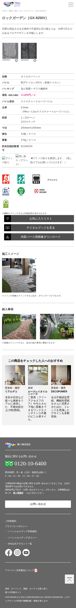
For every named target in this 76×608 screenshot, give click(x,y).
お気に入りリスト (40, 218)
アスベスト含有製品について (19, 570)
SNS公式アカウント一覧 (20, 543)
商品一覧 (13, 11)
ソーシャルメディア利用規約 (22, 531)
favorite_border (16, 60)
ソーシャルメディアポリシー (22, 537)
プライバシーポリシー (16, 526)
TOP (4, 11)
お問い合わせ (38, 504)
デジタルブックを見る (41, 227)
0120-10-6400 (30, 463)
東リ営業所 (18, 493)
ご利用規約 (10, 521)
